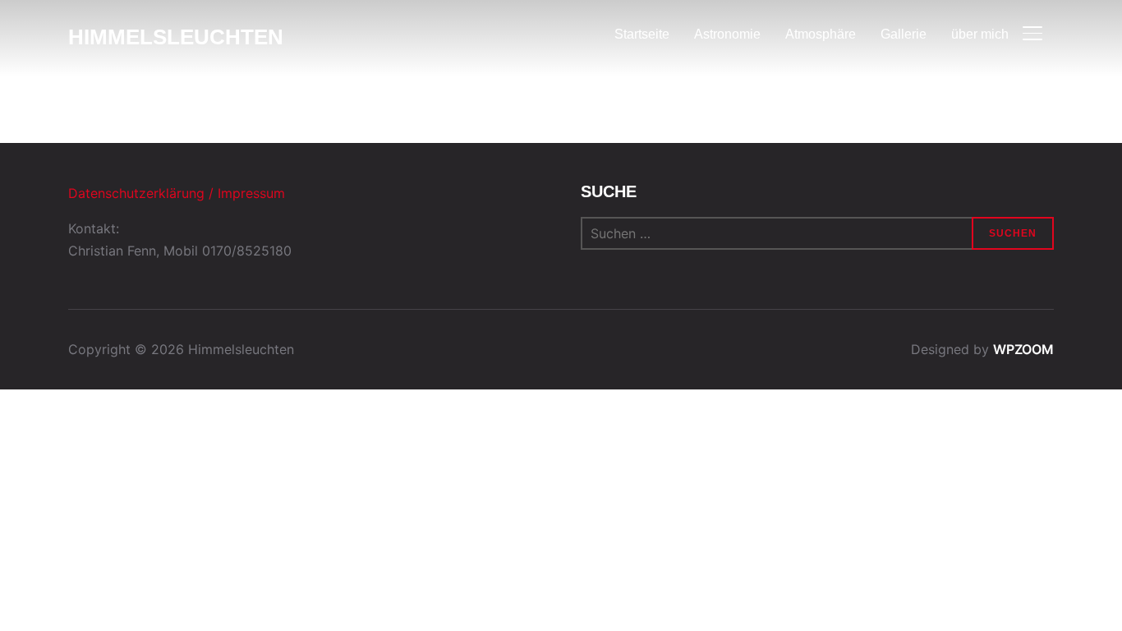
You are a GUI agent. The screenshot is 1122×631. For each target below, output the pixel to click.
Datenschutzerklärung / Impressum (176, 193)
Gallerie (904, 34)
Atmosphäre (820, 34)
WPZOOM (1023, 349)
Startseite (641, 34)
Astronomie (727, 34)
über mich (980, 34)
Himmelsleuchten (175, 37)
